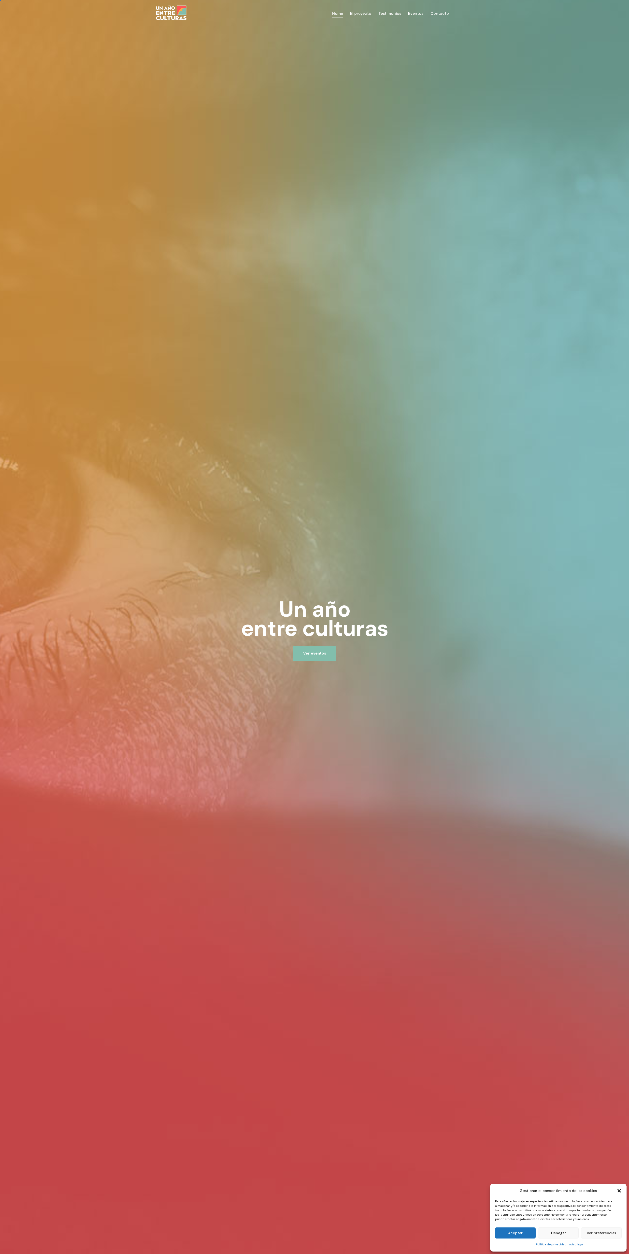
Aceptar (515, 1233)
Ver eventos (314, 653)
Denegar (558, 1233)
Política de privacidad (551, 1244)
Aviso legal (576, 1244)
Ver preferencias (601, 1233)
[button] (619, 1190)
